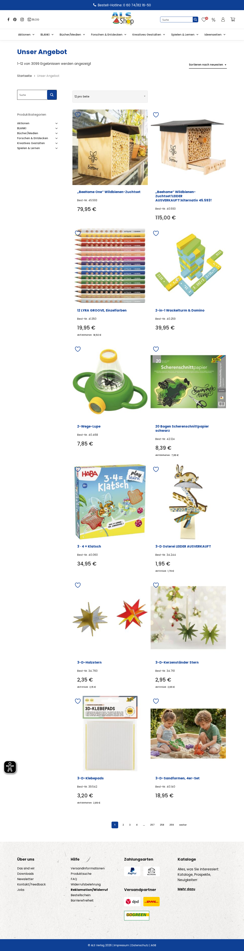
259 (171, 824)
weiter (183, 824)
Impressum (121, 945)
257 (152, 824)
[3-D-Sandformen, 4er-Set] (188, 733)
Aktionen (24, 34)
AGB (153, 945)
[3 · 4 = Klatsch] (110, 502)
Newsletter (25, 879)
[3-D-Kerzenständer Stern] (188, 617)
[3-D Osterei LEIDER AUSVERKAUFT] (188, 502)
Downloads (25, 874)
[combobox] (208, 65)
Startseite (24, 76)
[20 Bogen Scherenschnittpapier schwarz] (188, 381)
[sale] (213, 19)
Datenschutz (139, 945)
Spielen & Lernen (182, 34)
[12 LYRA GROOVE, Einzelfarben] (110, 265)
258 (162, 824)
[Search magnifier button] (195, 19)
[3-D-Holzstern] (110, 617)
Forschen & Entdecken (106, 34)
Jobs (20, 890)
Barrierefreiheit (82, 900)
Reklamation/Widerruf (89, 890)
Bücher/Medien (70, 34)
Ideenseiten (213, 34)
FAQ (74, 879)
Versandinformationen (88, 868)
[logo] (122, 19)
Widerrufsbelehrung (86, 884)
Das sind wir (26, 868)
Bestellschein (81, 895)
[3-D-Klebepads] (110, 733)
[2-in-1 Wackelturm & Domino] (188, 265)
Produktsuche (81, 874)
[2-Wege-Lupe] (110, 381)
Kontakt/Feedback (31, 884)
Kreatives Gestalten (146, 34)
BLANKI (45, 34)
